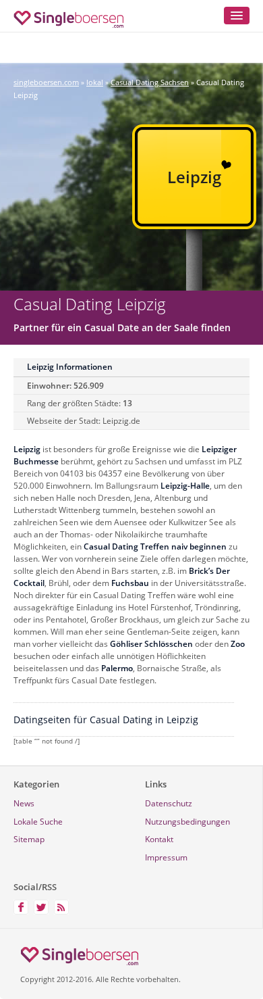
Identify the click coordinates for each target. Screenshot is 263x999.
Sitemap (29, 839)
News (23, 803)
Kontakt (159, 839)
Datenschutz (168, 803)
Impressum (166, 857)
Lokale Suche (38, 821)
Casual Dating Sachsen (150, 82)
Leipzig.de (121, 421)
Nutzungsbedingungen (187, 821)
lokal (94, 82)
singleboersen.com (46, 82)
